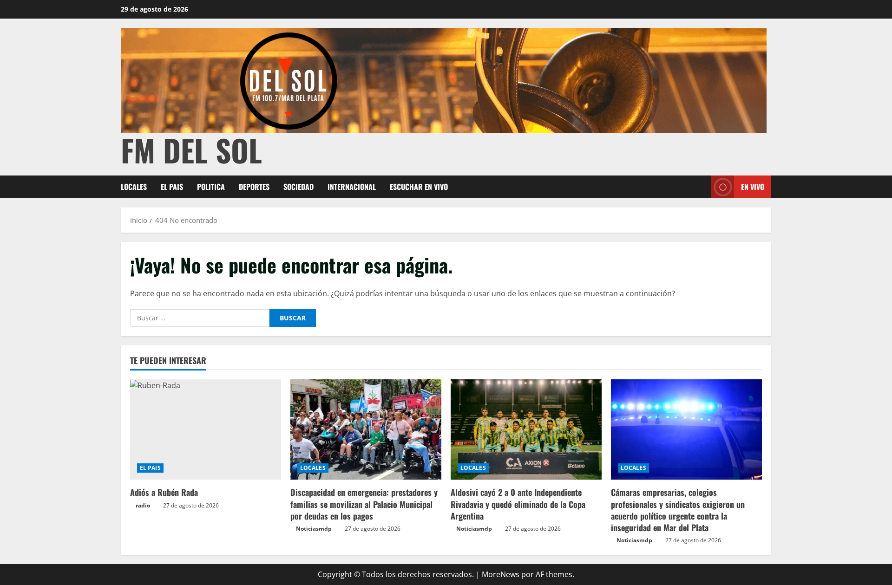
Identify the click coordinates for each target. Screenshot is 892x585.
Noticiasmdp (314, 529)
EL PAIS (172, 186)
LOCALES (134, 186)
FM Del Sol (191, 149)
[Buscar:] (199, 318)
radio (143, 505)
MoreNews (500, 574)
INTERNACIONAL (352, 186)
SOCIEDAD (298, 186)
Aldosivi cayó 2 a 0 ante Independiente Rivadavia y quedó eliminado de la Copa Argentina (518, 503)
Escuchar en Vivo (419, 186)
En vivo (752, 186)
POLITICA (211, 186)
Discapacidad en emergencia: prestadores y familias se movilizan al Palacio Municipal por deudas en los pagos (364, 503)
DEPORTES (254, 186)
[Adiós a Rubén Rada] (205, 429)
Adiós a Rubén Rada (164, 492)
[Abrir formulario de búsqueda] (701, 187)
